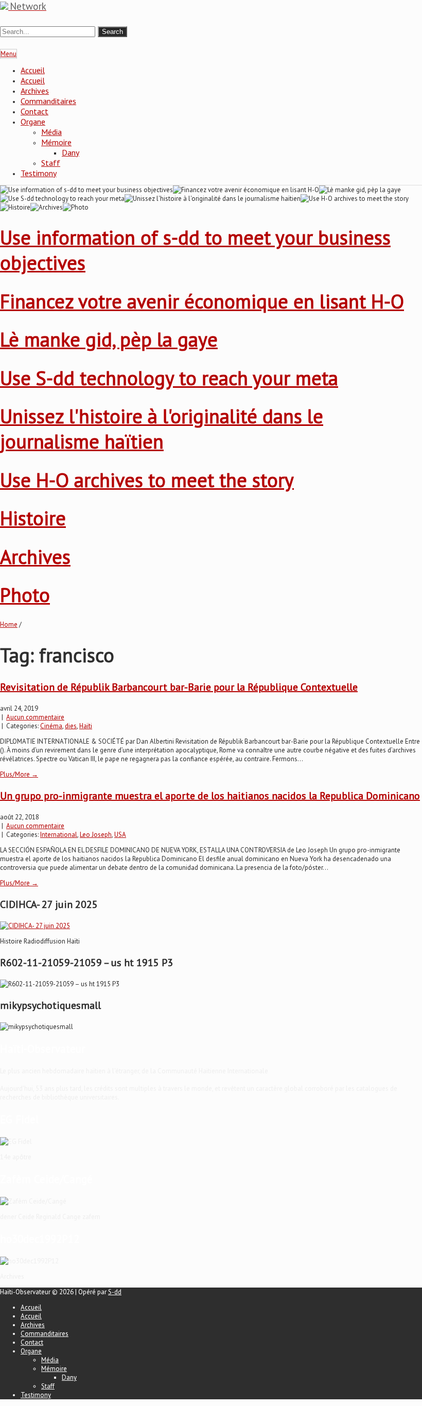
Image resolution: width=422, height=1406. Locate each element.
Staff (50, 163)
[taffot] (35, 925)
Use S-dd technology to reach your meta (169, 377)
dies (71, 726)
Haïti (85, 726)
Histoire (33, 517)
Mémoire (56, 142)
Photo (25, 594)
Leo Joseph (96, 834)
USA (120, 834)
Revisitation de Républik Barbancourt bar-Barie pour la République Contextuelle (179, 687)
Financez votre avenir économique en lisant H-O (202, 301)
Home (8, 624)
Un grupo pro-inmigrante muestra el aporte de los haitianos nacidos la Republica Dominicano (210, 795)
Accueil (33, 70)
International (58, 834)
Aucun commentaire (35, 717)
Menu (8, 53)
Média (51, 132)
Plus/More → (19, 774)
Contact (34, 111)
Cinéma (51, 726)
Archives (35, 90)
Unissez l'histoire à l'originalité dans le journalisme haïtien (161, 428)
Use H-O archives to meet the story (147, 479)
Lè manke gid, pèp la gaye (109, 339)
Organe (33, 121)
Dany (70, 152)
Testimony (39, 173)
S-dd (114, 1292)
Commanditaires (48, 101)
